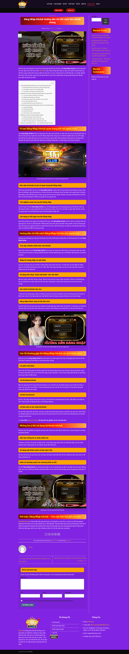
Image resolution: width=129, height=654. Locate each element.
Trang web (68, 592)
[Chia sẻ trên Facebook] (46, 534)
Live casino (57, 4)
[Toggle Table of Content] (52, 82)
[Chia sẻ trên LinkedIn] (58, 534)
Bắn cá (83, 4)
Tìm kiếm (94, 16)
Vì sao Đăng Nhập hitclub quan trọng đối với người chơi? (36, 85)
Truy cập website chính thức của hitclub (33, 95)
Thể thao (71, 4)
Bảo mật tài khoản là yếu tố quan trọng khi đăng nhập (36, 87)
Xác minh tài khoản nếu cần (30, 101)
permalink (68, 540)
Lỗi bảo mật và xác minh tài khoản (31, 113)
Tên (22, 592)
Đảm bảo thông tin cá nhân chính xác (32, 117)
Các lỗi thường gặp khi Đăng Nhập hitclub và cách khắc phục (37, 105)
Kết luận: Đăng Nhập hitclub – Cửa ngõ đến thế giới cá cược (37, 123)
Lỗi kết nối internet (27, 111)
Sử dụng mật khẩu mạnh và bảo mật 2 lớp (33, 119)
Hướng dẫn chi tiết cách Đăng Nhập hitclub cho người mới (36, 93)
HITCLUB (49, 4)
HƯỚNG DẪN (91, 4)
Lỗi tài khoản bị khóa (28, 109)
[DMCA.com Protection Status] (54, 636)
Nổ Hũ (65, 4)
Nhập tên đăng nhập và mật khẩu (31, 97)
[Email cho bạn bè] (52, 534)
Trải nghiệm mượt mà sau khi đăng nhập (33, 89)
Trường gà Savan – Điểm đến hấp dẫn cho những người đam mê (101, 61)
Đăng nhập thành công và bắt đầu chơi (32, 103)
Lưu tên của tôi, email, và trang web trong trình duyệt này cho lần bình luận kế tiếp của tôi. (48, 601)
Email (45, 592)
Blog (98, 4)
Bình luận (24, 577)
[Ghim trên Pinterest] (55, 534)
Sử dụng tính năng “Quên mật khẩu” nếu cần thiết (35, 99)
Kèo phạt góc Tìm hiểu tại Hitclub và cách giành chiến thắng (100, 43)
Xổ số (78, 4)
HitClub (20, 630)
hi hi (62, 28)
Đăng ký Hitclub (33, 420)
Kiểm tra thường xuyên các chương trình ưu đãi (34, 121)
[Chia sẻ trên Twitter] (49, 534)
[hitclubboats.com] (31, 4)
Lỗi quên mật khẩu (27, 107)
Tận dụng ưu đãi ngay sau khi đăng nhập (33, 91)
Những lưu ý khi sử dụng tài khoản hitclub (32, 115)
